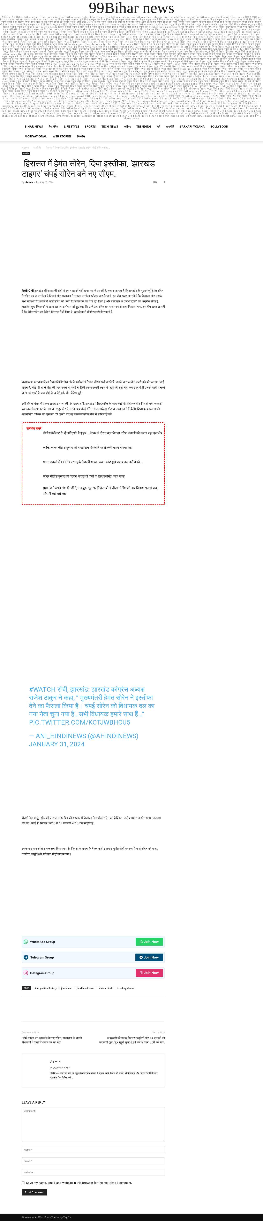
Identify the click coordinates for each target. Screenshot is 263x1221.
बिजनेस (81, 136)
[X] (35, 191)
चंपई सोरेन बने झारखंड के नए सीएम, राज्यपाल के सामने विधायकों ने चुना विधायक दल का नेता (52, 1040)
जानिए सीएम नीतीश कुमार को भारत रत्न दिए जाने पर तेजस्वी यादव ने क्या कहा (88, 447)
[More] (64, 191)
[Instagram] (61, 1081)
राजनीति (170, 126)
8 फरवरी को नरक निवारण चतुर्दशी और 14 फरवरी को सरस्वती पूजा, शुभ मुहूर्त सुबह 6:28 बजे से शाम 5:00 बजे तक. (132, 1040)
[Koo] (69, 1081)
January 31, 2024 (57, 744)
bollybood (219, 126)
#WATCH (42, 689)
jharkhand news (85, 988)
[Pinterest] (45, 191)
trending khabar (125, 988)
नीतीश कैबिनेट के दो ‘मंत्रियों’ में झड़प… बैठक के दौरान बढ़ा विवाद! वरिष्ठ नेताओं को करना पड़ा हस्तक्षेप (102, 433)
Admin (29, 182)
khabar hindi (105, 988)
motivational (36, 136)
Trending (143, 126)
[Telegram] (76, 1081)
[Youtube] (98, 1081)
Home (25, 147)
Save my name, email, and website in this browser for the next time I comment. (79, 1182)
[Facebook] (26, 191)
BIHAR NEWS (34, 126)
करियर (127, 126)
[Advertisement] (93, 349)
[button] (236, 127)
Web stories (62, 136)
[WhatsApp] (54, 191)
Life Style (71, 126)
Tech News (110, 126)
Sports (90, 126)
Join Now (151, 942)
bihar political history (45, 988)
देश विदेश (53, 126)
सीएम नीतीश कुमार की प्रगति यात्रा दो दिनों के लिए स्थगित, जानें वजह (84, 476)
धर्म (158, 126)
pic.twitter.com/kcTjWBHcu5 (79, 722)
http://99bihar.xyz (60, 1067)
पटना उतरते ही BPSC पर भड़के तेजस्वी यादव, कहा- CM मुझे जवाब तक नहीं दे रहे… (92, 462)
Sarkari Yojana (192, 126)
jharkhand (66, 988)
